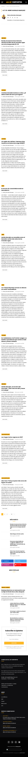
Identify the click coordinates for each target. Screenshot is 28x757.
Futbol (3, 90)
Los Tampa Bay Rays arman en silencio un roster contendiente (13, 288)
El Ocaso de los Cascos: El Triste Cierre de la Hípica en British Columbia (14, 718)
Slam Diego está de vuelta (17, 534)
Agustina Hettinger (7, 721)
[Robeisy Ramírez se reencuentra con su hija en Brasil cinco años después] (14, 581)
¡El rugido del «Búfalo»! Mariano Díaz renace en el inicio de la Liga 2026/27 (13, 142)
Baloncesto (4, 703)
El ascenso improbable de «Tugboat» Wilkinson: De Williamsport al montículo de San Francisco (17, 543)
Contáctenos (4, 687)
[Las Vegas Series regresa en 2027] (14, 429)
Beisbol (4, 38)
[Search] (26, 2)
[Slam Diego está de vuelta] (5, 535)
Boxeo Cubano (6, 587)
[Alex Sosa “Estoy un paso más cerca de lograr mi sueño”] (14, 473)
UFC (2, 705)
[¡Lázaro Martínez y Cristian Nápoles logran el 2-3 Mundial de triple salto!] (5, 605)
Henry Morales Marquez (14, 15)
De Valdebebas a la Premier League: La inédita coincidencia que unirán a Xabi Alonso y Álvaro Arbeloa (14, 339)
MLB (3, 186)
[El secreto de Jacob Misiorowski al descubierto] (14, 180)
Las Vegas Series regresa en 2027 (12, 437)
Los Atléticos (5, 434)
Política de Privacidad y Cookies (8, 683)
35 (11, 514)
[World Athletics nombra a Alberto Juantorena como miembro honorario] (5, 619)
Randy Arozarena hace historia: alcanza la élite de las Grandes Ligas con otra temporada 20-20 (13, 42)
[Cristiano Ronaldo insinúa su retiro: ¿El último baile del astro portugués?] (14, 85)
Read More (5, 75)
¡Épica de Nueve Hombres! (9, 723)
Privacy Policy (13, 648)
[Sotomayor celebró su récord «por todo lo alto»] (5, 613)
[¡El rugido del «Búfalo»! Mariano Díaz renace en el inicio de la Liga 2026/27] (14, 133)
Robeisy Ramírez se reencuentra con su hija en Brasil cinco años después (13, 591)
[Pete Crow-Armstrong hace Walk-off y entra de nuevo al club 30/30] (5, 552)
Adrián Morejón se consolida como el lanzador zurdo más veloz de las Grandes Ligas (13, 239)
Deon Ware (5, 715)
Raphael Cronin (6, 726)
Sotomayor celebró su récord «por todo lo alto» (17, 612)
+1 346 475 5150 (10, 679)
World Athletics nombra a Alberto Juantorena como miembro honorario (17, 619)
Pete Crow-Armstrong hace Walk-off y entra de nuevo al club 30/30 (17, 552)
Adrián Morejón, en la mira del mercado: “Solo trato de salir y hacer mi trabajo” (13, 388)
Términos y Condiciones (7, 685)
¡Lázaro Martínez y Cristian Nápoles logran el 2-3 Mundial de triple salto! (17, 605)
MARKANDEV (22, 753)
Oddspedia (18, 746)
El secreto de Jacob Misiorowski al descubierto (12, 189)
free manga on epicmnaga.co (9, 730)
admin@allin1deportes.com (11, 677)
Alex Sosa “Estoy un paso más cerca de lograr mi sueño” (14, 481)
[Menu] (2, 2)
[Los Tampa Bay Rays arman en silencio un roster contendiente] (14, 280)
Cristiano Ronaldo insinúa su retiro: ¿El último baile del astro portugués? (13, 93)
